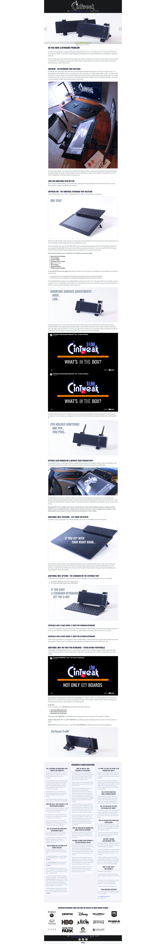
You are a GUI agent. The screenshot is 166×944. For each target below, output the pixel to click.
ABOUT (68, 11)
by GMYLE (48, 859)
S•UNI (65, 194)
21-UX (77, 937)
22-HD (79, 937)
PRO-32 (91, 937)
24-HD (82, 937)
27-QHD (85, 937)
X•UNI (81, 194)
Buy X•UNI (97, 11)
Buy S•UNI (92, 11)
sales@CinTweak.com (105, 896)
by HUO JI (48, 893)
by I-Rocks (48, 865)
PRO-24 (88, 937)
